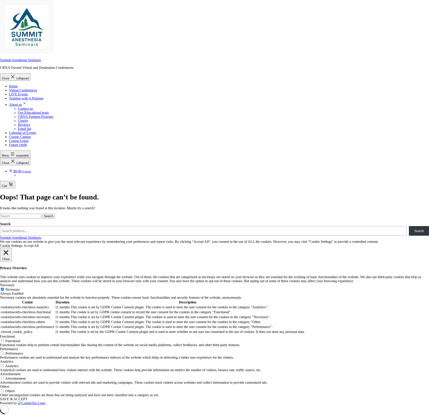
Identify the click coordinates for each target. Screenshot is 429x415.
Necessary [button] (7, 285)
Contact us (25, 108)
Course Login (18, 141)
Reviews (24, 125)
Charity (23, 121)
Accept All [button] (31, 246)
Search (5, 224)
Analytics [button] (6, 361)
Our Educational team (33, 112)
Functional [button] (7, 336)
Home (13, 86)
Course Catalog (20, 137)
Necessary (12, 289)
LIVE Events (18, 94)
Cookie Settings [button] (11, 246)
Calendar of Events (22, 133)
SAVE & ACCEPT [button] (13, 399)
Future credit (18, 145)
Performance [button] (9, 349)
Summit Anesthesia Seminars (20, 60)
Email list (24, 129)
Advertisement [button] (10, 374)
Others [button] (4, 386)
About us (15, 104)
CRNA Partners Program (35, 117)
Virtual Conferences (23, 90)
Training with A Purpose (26, 98)
